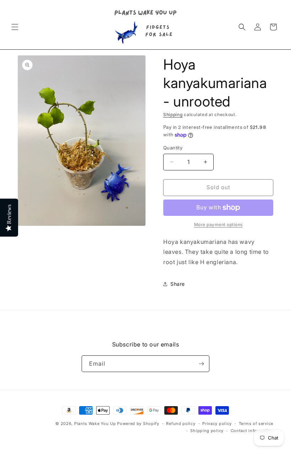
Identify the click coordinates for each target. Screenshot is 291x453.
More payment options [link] (218, 224)
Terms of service (256, 423)
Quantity (172, 148)
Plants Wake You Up (95, 423)
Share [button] (177, 284)
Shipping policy (207, 430)
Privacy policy (217, 423)
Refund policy (180, 423)
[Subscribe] (201, 363)
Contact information (252, 430)
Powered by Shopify (138, 423)
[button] (15, 27)
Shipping (173, 114)
